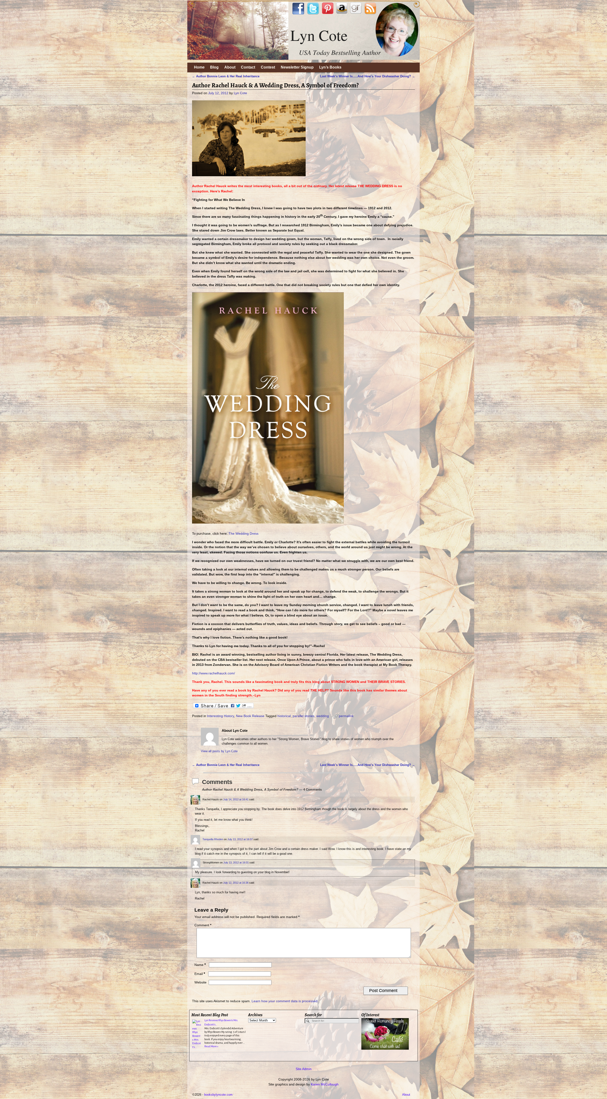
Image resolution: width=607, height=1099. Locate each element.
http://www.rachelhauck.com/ (213, 673)
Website (200, 982)
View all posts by (219, 751)
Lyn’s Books (330, 67)
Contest (268, 67)
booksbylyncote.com (218, 1094)
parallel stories (303, 716)
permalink (346, 716)
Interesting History (220, 716)
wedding (322, 716)
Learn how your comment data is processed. (285, 1001)
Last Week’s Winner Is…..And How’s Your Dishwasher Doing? (367, 76)
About (229, 67)
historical (284, 716)
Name (200, 965)
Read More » (211, 1046)
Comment (202, 925)
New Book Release (250, 716)
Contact (248, 67)
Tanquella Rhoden (212, 839)
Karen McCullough (325, 1084)
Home (199, 67)
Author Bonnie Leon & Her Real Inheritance (225, 76)
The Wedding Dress (243, 533)
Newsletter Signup (297, 67)
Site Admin (304, 1069)
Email (199, 974)
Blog (214, 67)
